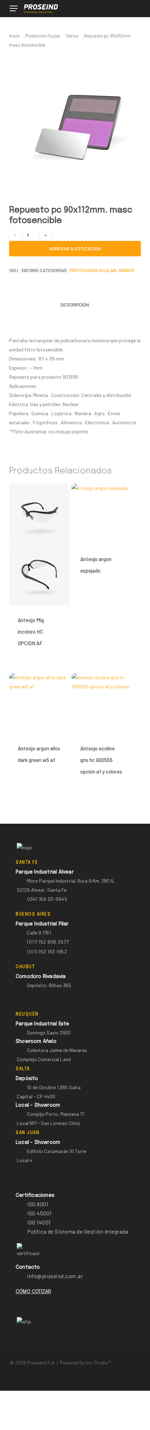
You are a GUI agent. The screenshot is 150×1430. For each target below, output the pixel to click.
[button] (13, 8)
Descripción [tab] (75, 305)
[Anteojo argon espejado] (102, 514)
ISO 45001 (39, 1213)
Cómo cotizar (33, 1291)
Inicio (14, 36)
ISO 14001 (39, 1222)
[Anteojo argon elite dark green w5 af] (39, 703)
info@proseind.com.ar (55, 1276)
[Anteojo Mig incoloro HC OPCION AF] (39, 545)
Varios (72, 36)
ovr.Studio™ (98, 1362)
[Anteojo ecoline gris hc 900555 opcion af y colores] (102, 703)
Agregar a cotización (75, 248)
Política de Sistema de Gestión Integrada (77, 1231)
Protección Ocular (42, 36)
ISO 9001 (37, 1204)
